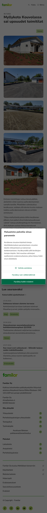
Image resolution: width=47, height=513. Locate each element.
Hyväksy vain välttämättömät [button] (23, 275)
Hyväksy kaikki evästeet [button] (23, 282)
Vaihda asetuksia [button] (25, 268)
